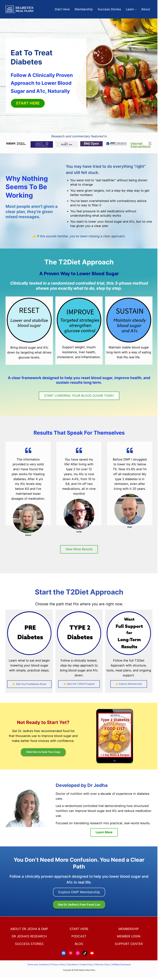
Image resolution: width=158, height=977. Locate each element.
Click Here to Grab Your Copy (43, 752)
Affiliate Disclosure (121, 964)
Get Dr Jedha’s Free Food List (79, 904)
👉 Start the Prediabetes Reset (29, 684)
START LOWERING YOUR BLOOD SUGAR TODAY (79, 395)
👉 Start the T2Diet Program (79, 683)
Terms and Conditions (38, 964)
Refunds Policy (102, 964)
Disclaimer (72, 964)
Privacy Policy (58, 964)
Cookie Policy (86, 964)
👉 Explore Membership (129, 683)
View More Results (79, 549)
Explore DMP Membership (79, 892)
